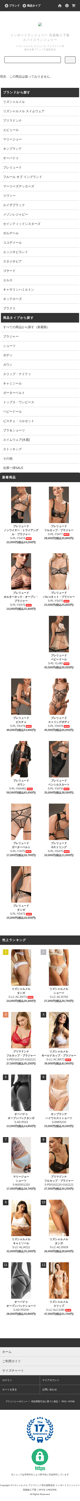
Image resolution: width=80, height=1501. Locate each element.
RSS (64, 1401)
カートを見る (9, 1389)
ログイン (7, 1380)
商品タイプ (33, 5)
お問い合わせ (49, 1389)
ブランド (14, 5)
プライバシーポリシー (17, 1401)
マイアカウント (50, 1380)
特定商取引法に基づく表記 (44, 1401)
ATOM (71, 1401)
